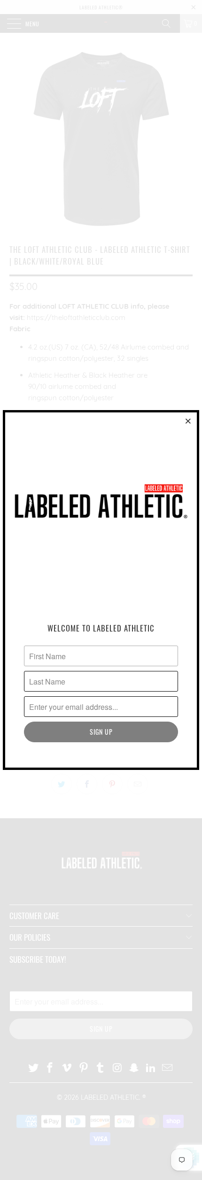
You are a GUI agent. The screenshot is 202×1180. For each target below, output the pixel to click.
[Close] (188, 420)
